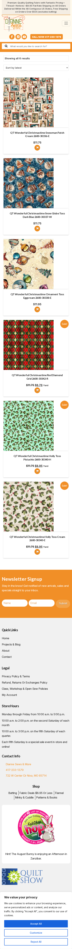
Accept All (36, 923)
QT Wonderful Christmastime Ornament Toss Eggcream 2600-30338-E (37, 296)
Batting (12, 793)
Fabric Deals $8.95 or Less (35, 793)
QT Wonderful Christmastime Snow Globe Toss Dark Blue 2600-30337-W (37, 215)
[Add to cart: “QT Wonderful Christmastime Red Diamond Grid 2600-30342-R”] (37, 390)
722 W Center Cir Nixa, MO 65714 (26, 775)
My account (9, 695)
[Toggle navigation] (66, 23)
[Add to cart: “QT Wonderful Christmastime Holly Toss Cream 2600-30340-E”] (37, 552)
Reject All (36, 941)
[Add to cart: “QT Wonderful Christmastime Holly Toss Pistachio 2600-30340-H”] (37, 471)
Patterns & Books (46, 797)
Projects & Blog (11, 644)
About (5, 650)
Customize (36, 932)
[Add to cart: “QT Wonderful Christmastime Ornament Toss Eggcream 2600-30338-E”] (37, 309)
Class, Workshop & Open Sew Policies (25, 688)
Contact (7, 656)
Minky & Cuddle (24, 797)
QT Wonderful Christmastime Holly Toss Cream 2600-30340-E (37, 538)
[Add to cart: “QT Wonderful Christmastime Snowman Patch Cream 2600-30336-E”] (37, 148)
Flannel (59, 793)
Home (5, 638)
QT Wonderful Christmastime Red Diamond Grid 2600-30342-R (37, 376)
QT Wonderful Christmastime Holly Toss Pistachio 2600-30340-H (37, 457)
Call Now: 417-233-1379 (46, 36)
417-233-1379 (15, 770)
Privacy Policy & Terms (16, 676)
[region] (36, 920)
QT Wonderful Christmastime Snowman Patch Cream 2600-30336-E (37, 134)
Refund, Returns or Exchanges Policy (24, 682)
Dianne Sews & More (18, 764)
